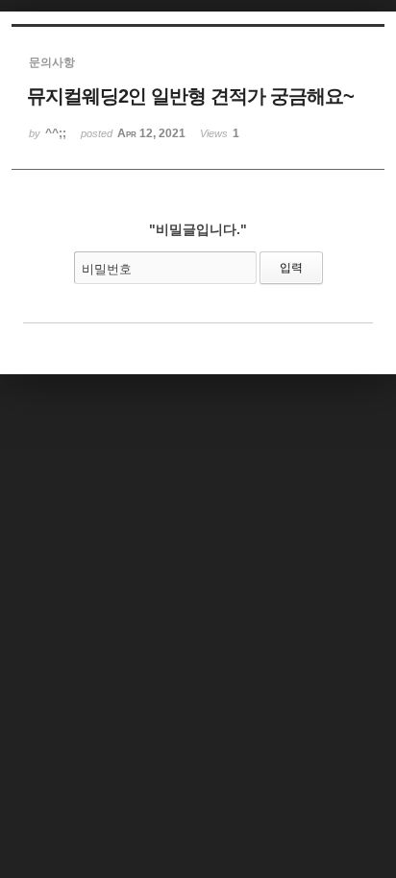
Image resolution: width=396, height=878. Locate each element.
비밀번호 (107, 269)
